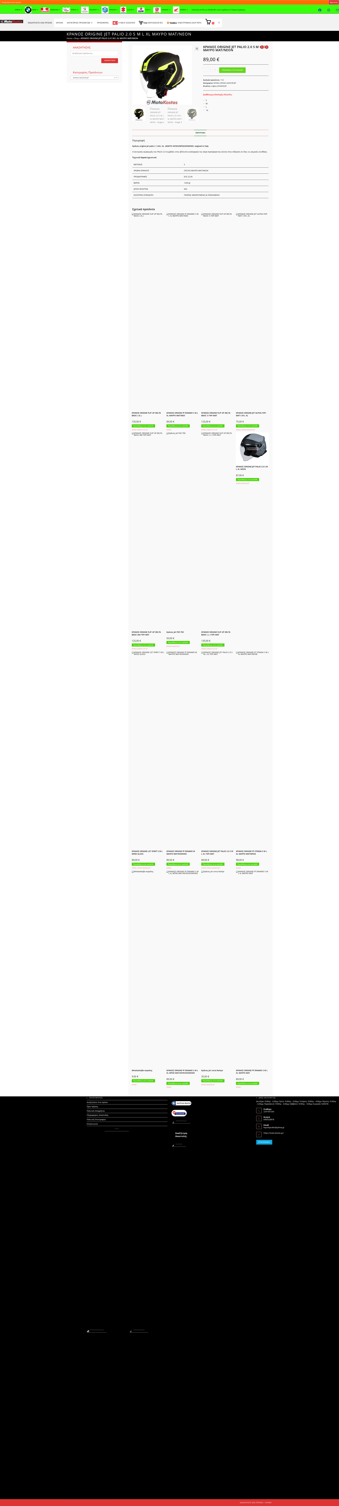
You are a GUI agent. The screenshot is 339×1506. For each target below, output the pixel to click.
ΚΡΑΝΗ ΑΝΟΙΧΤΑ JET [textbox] (93, 77)
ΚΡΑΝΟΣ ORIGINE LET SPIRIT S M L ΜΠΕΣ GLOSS (147, 852)
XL (207, 110)
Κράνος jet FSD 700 (175, 632)
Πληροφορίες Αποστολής (97, 1115)
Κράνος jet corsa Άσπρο (212, 1070)
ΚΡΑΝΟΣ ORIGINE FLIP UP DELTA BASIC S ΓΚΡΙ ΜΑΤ (215, 414)
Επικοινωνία (92, 1124)
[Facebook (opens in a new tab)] (322, 10)
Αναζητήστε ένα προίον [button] (40, 23)
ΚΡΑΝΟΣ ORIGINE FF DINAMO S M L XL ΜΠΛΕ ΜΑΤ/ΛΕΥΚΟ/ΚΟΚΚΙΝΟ (182, 1071)
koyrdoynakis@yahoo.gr (274, 1127)
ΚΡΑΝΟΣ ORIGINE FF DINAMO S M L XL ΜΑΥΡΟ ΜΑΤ (252, 1071)
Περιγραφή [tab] (200, 133)
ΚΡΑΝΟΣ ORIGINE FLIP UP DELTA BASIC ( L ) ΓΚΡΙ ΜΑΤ (215, 633)
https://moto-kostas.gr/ (274, 1133)
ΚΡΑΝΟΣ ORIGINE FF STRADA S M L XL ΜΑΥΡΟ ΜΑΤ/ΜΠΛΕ (251, 852)
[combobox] (94, 77)
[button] (197, 49)
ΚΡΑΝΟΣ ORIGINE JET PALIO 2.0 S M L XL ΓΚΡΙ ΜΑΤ (217, 852)
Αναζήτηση (109, 60)
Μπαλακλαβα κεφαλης (142, 1070)
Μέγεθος (228, 94)
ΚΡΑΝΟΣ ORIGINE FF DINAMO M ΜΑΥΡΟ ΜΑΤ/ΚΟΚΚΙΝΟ (180, 852)
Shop (76, 38)
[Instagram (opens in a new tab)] (331, 10)
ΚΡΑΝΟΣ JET (222, 86)
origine (214, 86)
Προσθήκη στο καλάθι (232, 70)
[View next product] (267, 47)
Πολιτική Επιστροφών (96, 1119)
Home (69, 38)
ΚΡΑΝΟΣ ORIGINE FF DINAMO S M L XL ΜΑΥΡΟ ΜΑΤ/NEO (182, 414)
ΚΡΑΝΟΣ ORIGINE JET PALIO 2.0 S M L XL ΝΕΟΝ (252, 468)
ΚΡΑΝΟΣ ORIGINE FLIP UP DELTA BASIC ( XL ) (146, 414)
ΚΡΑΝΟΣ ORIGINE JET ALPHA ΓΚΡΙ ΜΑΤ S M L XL (251, 414)
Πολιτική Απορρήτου (96, 1111)
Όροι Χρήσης (92, 1106)
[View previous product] (262, 47)
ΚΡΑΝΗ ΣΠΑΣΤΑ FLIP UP (140, 430)
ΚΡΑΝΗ (216, 83)
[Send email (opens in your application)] (337, 10)
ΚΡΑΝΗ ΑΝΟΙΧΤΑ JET (228, 83)
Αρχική (268, 1503)
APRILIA (17, 10)
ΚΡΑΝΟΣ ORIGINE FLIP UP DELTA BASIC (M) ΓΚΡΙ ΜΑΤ (146, 633)
